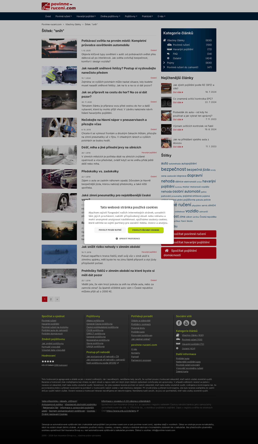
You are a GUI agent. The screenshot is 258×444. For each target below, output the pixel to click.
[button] (129, 238)
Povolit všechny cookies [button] (145, 230)
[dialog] (129, 222)
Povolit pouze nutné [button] (110, 230)
